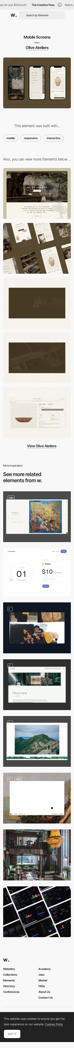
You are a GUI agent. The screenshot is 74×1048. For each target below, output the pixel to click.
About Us (44, 991)
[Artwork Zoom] (37, 516)
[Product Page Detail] (37, 412)
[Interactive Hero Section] (37, 357)
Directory (9, 986)
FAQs (41, 986)
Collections (10, 974)
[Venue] (37, 854)
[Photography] (37, 684)
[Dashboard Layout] (37, 911)
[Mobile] (37, 248)
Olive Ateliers (37, 48)
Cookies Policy (54, 1024)
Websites (9, 969)
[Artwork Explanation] (37, 798)
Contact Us (45, 997)
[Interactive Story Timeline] (37, 303)
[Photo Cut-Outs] (37, 627)
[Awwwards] (14, 15)
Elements (9, 980)
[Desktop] (37, 193)
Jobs (41, 974)
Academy (44, 969)
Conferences (11, 991)
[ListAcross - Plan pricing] (37, 572)
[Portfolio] (37, 741)
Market (42, 980)
